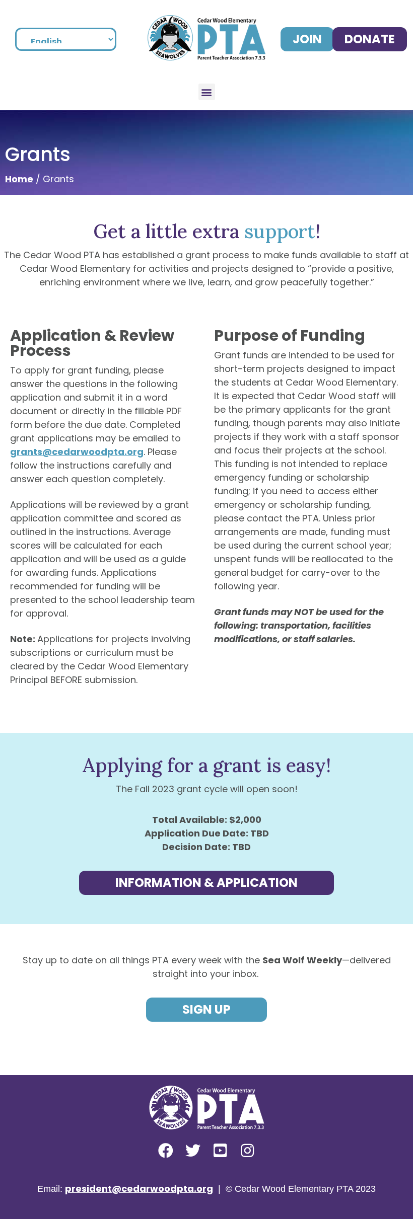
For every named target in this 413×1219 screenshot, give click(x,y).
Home (19, 179)
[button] (206, 92)
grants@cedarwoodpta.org (77, 451)
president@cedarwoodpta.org (139, 1188)
